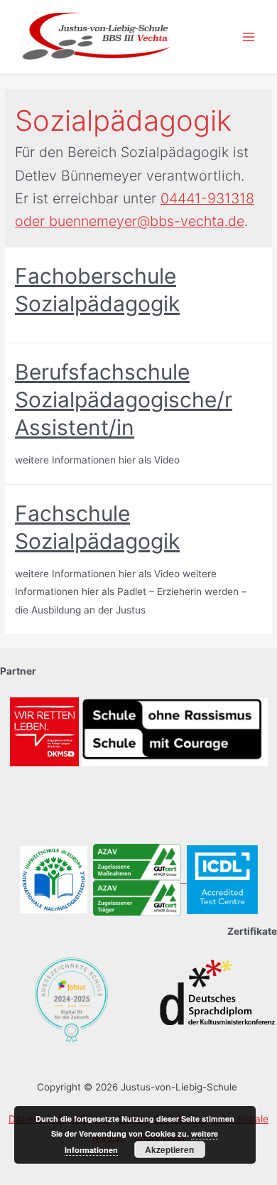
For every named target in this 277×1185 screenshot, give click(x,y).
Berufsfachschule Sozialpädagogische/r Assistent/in (123, 399)
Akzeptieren (169, 1149)
